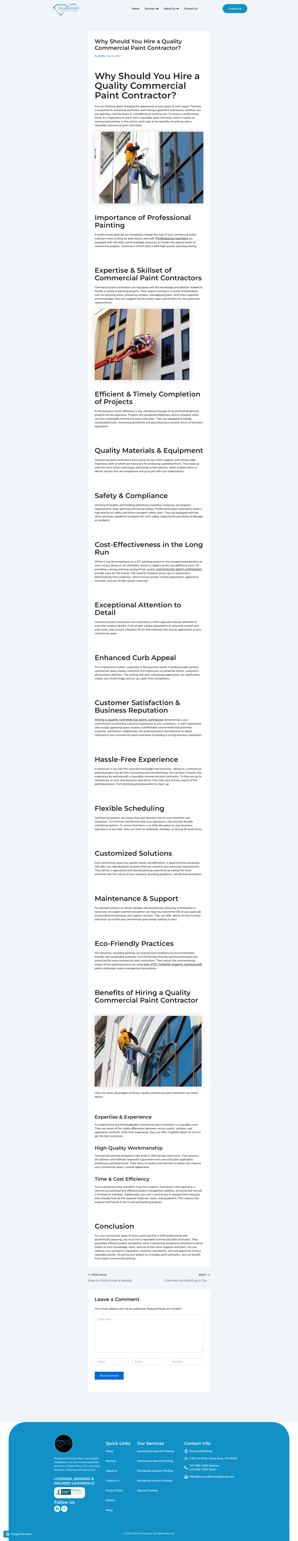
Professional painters (171, 238)
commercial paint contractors (179, 569)
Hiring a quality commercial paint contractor (129, 720)
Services (150, 9)
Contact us (235, 9)
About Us (170, 9)
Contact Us (191, 9)
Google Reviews (21, 1534)
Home (136, 9)
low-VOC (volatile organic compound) (173, 964)
